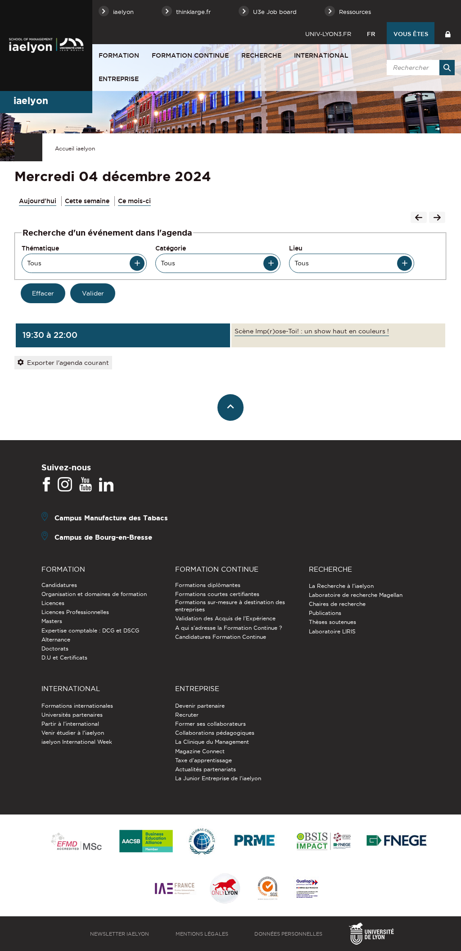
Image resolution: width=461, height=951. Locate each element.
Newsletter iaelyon (119, 934)
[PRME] (255, 842)
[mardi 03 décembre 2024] (419, 218)
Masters (51, 621)
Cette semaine (87, 201)
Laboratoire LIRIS (332, 631)
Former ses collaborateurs (210, 724)
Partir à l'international (70, 724)
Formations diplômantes (207, 585)
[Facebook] (46, 484)
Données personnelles (288, 934)
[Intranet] (447, 33)
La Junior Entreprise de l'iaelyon (218, 778)
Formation (119, 55)
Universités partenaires (72, 715)
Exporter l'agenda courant (68, 362)
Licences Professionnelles (75, 612)
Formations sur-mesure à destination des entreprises (230, 605)
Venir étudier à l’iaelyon (72, 733)
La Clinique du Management (212, 742)
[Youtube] (85, 484)
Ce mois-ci (134, 201)
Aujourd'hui (37, 201)
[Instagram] (65, 484)
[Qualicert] (267, 889)
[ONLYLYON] (225, 889)
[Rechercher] (447, 67)
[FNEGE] (396, 842)
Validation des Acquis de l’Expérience (225, 618)
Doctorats (54, 648)
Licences (52, 603)
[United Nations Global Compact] (201, 842)
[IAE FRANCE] (174, 889)
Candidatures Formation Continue (220, 637)
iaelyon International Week (76, 742)
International (321, 55)
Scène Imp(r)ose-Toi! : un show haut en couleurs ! (312, 331)
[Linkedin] (106, 484)
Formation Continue (190, 55)
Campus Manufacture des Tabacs (111, 517)
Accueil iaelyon (75, 148)
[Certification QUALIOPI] (307, 889)
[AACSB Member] (146, 841)
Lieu (296, 248)
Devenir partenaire (200, 706)
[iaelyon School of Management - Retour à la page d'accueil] (46, 45)
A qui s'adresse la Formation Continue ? (228, 628)
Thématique (40, 248)
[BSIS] (323, 842)
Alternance (55, 639)
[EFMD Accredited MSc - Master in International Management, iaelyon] (76, 842)
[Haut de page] (230, 407)
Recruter (187, 715)
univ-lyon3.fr (328, 34)
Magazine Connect (200, 751)
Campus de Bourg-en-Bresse (103, 537)
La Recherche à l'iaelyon (341, 586)
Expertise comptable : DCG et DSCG (90, 630)
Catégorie (170, 248)
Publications (325, 613)
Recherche (261, 55)
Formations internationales (77, 706)
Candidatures (59, 585)
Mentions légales (202, 934)
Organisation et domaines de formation (94, 594)
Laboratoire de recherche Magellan (355, 595)
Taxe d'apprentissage (203, 760)
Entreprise (119, 78)
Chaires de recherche (337, 604)
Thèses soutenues (332, 622)
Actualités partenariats (205, 769)
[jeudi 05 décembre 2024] (437, 218)
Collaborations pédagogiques (214, 733)
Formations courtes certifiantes (217, 594)
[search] (419, 67)
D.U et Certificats (64, 657)
